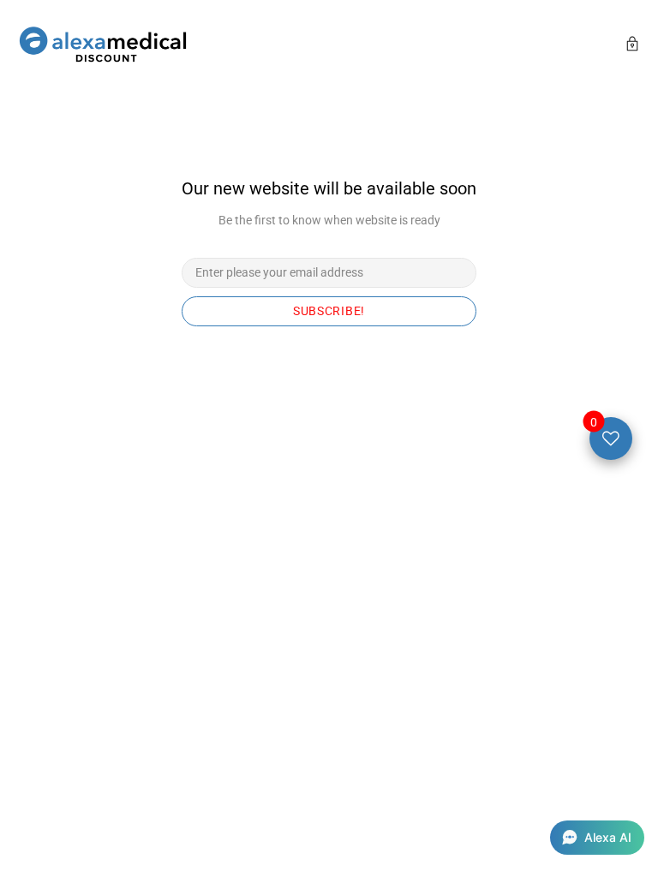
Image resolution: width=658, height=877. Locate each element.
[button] (597, 837)
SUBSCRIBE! (329, 311)
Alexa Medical (102, 46)
